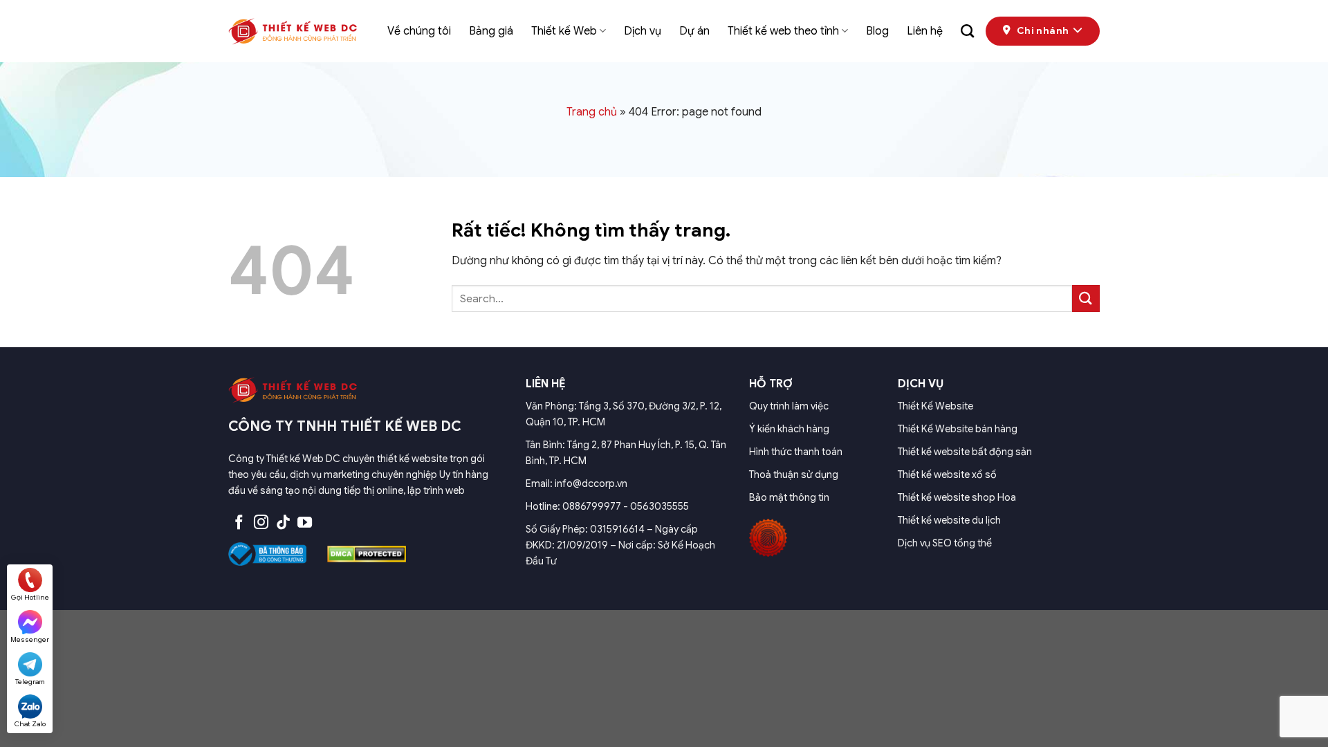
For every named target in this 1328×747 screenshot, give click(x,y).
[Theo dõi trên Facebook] (239, 523)
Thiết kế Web (564, 31)
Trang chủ (591, 112)
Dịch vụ (642, 31)
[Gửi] (1086, 298)
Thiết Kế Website (935, 406)
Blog (877, 31)
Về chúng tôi (419, 31)
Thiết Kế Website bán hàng (957, 429)
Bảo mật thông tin (789, 497)
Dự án (694, 31)
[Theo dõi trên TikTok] (283, 523)
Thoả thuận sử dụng (793, 474)
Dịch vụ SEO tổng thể (945, 543)
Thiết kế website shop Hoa (957, 497)
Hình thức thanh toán (795, 451)
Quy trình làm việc (789, 406)
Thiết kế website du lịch (949, 520)
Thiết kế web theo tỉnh (783, 31)
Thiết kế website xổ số (947, 474)
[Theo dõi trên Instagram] (261, 523)
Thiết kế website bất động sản (965, 451)
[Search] (967, 31)
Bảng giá (491, 31)
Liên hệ (925, 31)
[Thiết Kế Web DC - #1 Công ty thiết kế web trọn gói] (297, 31)
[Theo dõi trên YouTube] (304, 523)
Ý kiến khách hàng (789, 429)
